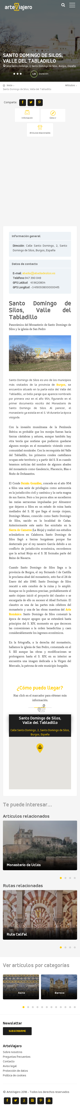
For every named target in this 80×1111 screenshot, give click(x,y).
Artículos (70, 85)
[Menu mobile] (72, 6)
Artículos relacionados (40, 133)
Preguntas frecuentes (16, 1056)
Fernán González (31, 483)
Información (27, 118)
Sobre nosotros (12, 1052)
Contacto (9, 1061)
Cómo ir (53, 118)
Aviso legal (10, 1066)
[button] (40, 748)
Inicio (9, 85)
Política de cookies (14, 1075)
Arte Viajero (21, 8)
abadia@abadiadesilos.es (38, 273)
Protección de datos (15, 1070)
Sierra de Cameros (20, 530)
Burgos (61, 384)
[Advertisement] (40, 182)
